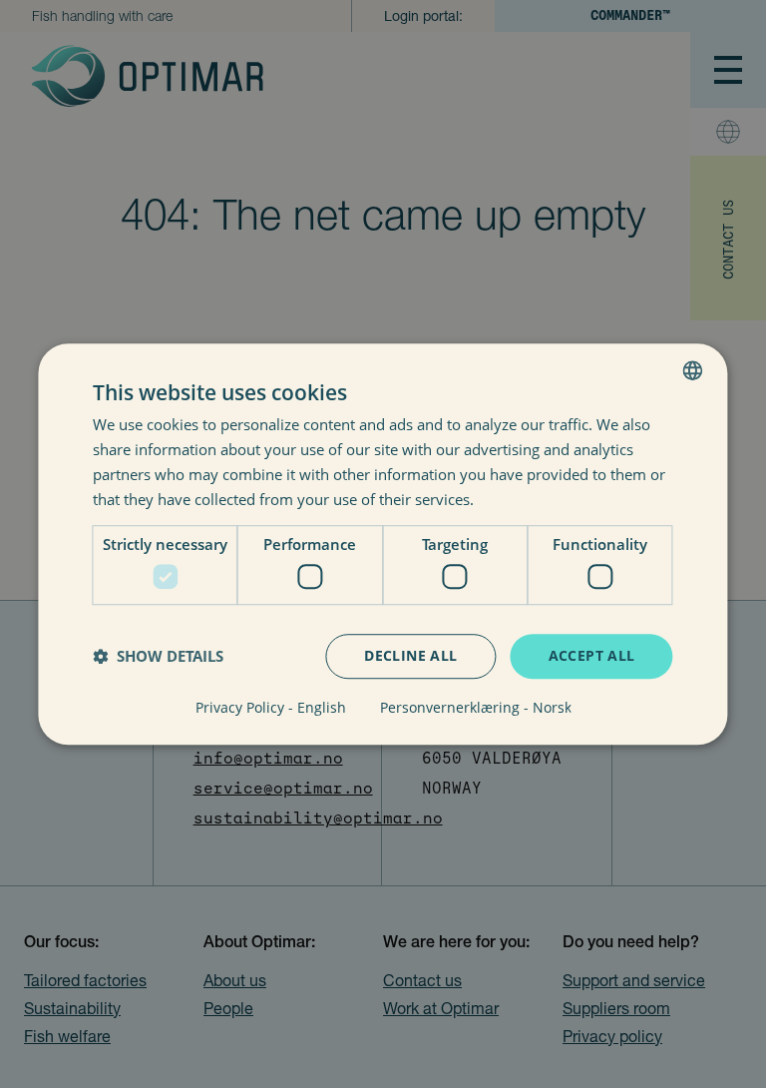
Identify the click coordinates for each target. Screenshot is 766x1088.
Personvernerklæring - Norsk (476, 708)
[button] (158, 656)
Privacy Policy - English (270, 708)
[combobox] (693, 370)
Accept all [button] (592, 655)
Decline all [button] (410, 655)
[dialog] (382, 544)
